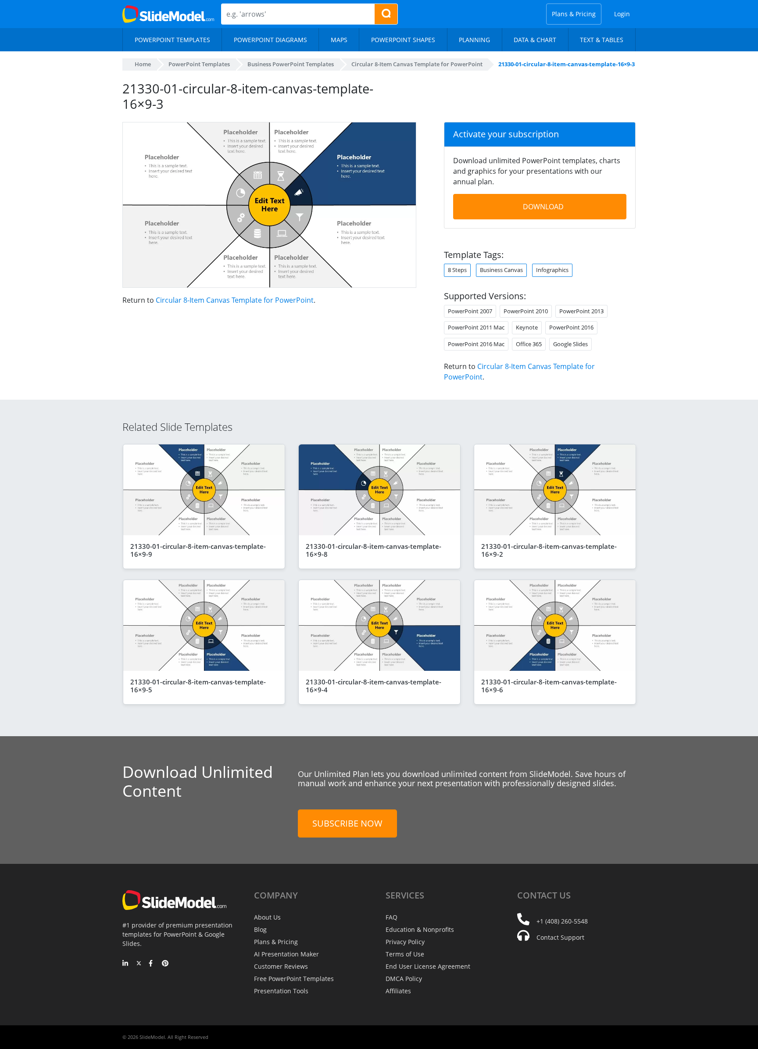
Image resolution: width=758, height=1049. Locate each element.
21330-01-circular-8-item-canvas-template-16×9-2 (549, 550)
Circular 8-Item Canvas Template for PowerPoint (235, 300)
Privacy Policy (405, 942)
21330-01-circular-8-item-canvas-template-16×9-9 (198, 550)
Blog (260, 929)
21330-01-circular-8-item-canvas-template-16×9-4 (373, 685)
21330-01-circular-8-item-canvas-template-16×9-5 (198, 685)
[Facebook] (152, 964)
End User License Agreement (428, 966)
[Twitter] (139, 964)
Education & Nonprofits (420, 929)
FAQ (391, 917)
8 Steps (457, 270)
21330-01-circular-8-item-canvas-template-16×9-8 (373, 550)
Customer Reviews (281, 966)
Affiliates (398, 991)
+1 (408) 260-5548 (562, 921)
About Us (267, 917)
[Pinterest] (165, 964)
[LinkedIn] (125, 964)
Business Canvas (501, 270)
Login (622, 14)
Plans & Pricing (574, 14)
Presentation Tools (281, 991)
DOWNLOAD (543, 206)
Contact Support (560, 937)
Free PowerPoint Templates (294, 978)
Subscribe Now (347, 823)
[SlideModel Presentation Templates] (168, 14)
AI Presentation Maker (286, 954)
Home (143, 64)
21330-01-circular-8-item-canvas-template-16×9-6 (549, 685)
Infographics (552, 270)
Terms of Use (405, 954)
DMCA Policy (404, 978)
